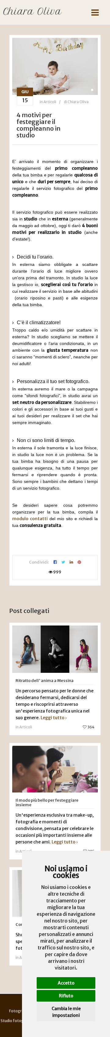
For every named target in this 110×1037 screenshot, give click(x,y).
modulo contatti (30, 518)
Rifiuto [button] (66, 996)
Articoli (49, 102)
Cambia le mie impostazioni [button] (66, 1012)
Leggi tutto (52, 717)
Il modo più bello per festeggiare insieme (47, 802)
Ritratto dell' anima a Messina (45, 680)
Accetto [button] (66, 983)
